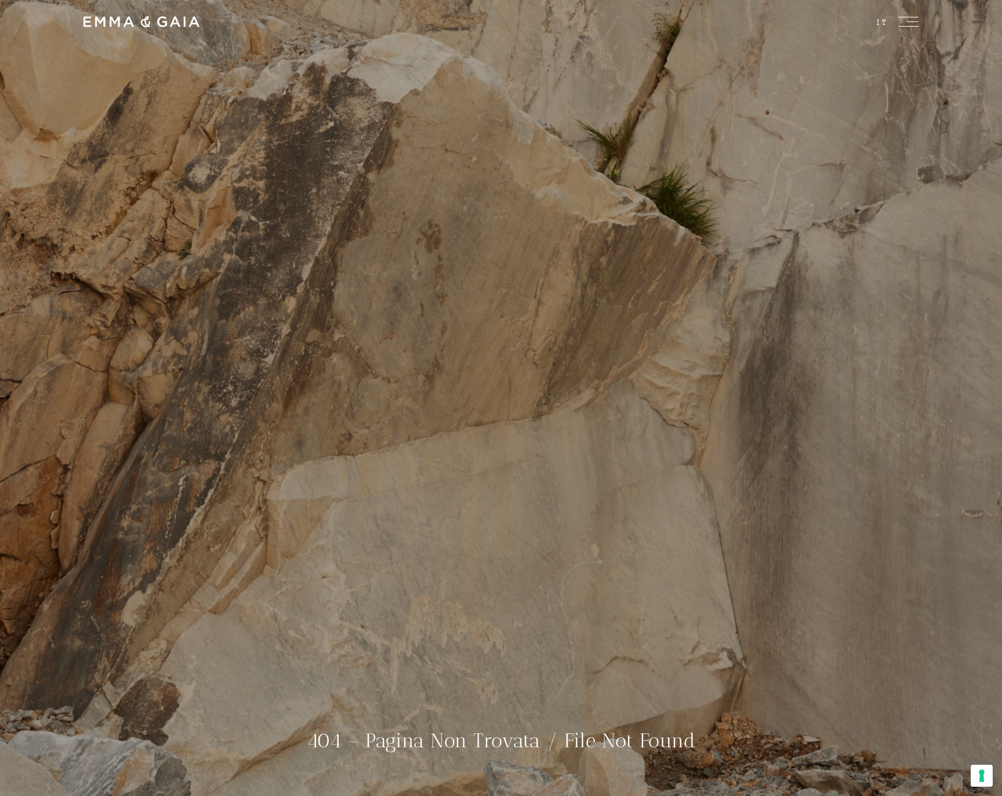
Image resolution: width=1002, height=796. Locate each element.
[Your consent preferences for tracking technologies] (982, 776)
